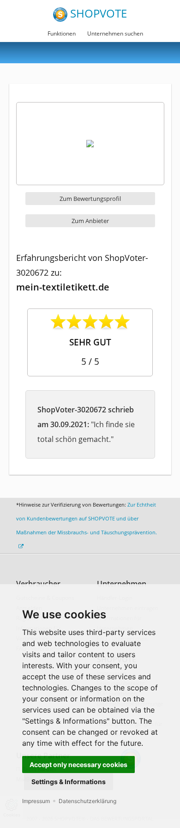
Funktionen (62, 33)
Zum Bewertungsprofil (90, 198)
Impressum (36, 801)
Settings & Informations (68, 782)
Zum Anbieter (90, 221)
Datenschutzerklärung (87, 801)
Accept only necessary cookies (78, 764)
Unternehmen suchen (115, 33)
